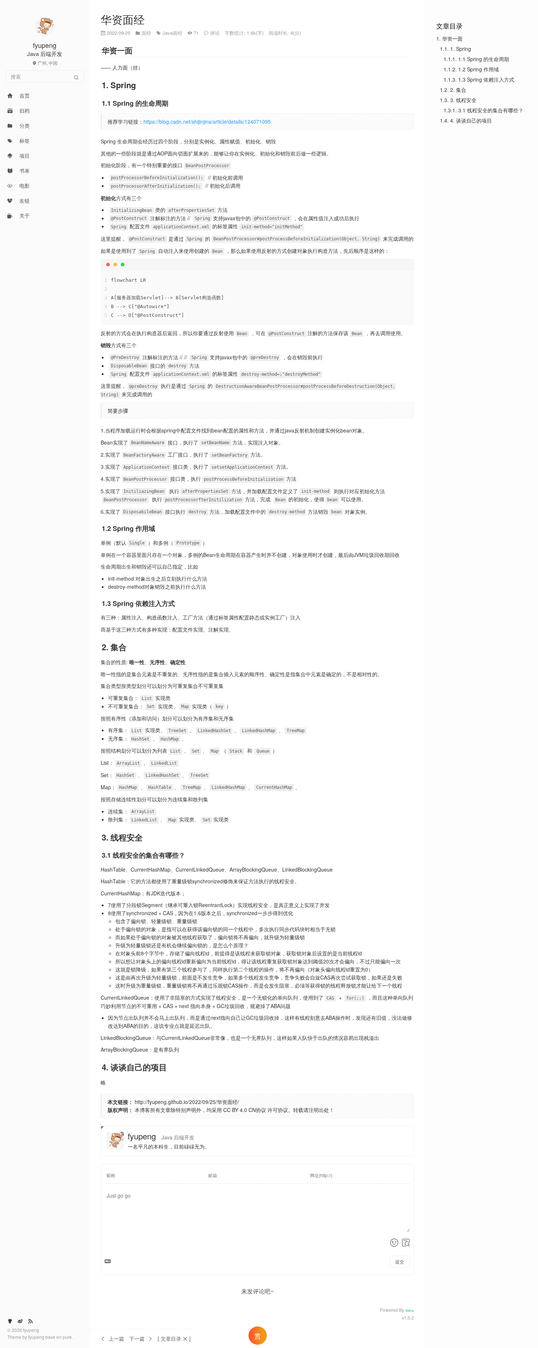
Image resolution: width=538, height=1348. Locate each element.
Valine (409, 1310)
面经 (146, 32)
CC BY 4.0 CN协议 (244, 1109)
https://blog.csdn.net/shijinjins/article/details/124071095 (207, 121)
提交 (399, 1261)
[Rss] (30, 1321)
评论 (215, 32)
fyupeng (36, 1337)
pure (67, 1337)
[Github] (9, 1321)
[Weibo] (20, 1321)
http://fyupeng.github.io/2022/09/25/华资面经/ (187, 1101)
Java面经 (172, 32)
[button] (174, 1338)
